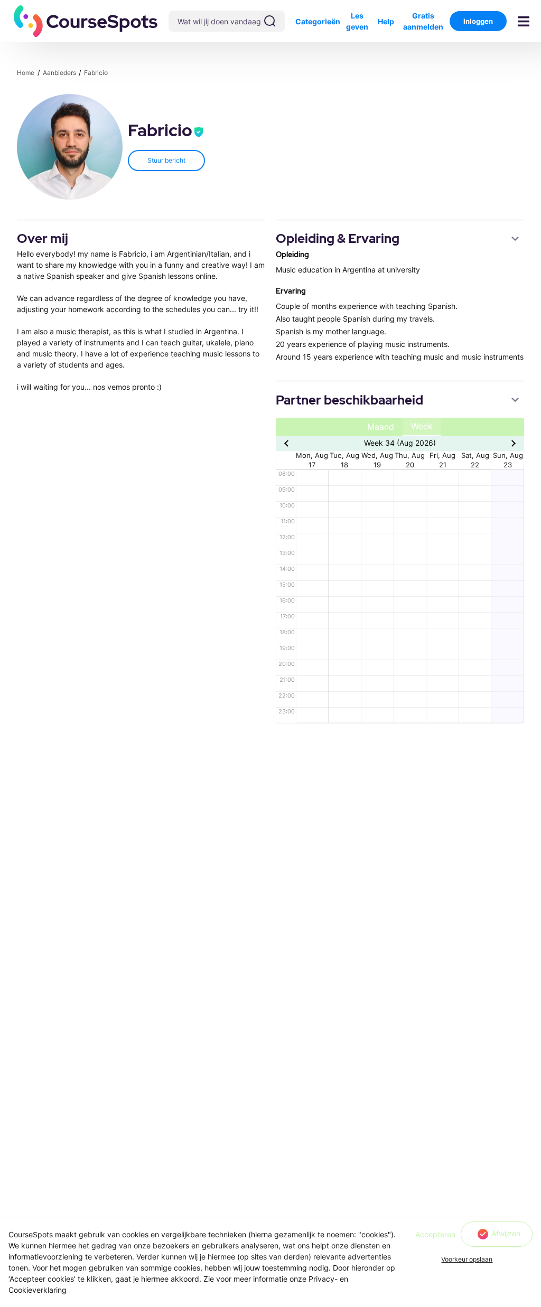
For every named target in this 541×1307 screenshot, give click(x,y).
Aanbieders (60, 73)
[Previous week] (287, 443)
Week (422, 426)
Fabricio (96, 73)
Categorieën (317, 21)
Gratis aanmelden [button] (423, 21)
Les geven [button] (357, 21)
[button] (86, 21)
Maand (380, 427)
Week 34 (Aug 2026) (400, 442)
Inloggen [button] (478, 21)
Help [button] (386, 21)
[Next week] (512, 443)
